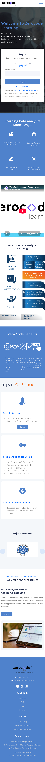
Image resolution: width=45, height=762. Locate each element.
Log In (22, 82)
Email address (10, 69)
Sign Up (22, 427)
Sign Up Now (22, 66)
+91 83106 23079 (23, 677)
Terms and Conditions (22, 725)
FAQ (22, 702)
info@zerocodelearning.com (25, 90)
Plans (22, 706)
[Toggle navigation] (41, 3)
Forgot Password (22, 86)
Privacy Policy (22, 722)
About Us (22, 698)
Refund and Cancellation (22, 729)
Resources (22, 710)
